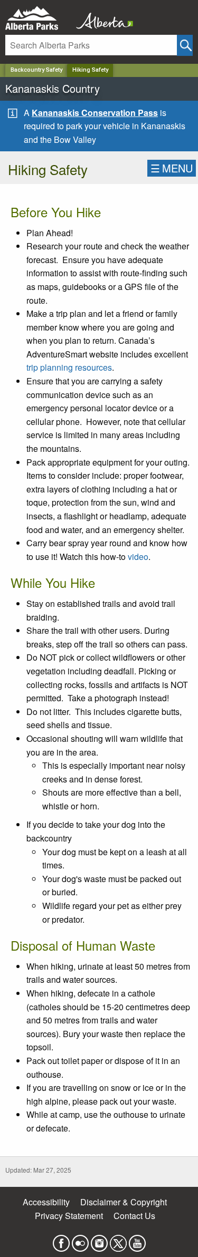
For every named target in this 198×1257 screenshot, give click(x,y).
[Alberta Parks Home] (38, 18)
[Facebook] (61, 1240)
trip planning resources (69, 367)
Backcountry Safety (36, 69)
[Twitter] (118, 1240)
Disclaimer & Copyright (123, 1202)
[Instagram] (99, 1240)
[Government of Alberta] (101, 18)
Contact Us (134, 1216)
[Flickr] (80, 1240)
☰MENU (171, 168)
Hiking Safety (90, 69)
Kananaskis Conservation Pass (95, 113)
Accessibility (46, 1202)
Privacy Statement (69, 1216)
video (138, 556)
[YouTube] (137, 1240)
